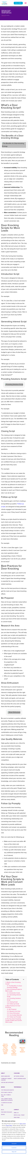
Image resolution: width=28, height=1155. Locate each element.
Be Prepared (12, 1009)
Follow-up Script (14, 1004)
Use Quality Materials (15, 1015)
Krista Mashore (3, 16)
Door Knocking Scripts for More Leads (13, 990)
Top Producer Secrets (7, 1090)
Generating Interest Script (14, 995)
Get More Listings (19, 1076)
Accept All (14, 1143)
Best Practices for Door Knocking (12, 1006)
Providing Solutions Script (14, 999)
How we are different (7, 1082)
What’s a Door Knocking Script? (13, 983)
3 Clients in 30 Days (6, 1102)
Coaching (17, 1073)
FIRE (2, 1105)
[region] (14, 1137)
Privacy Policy (9, 1125)
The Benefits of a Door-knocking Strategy (14, 986)
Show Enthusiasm (14, 1013)
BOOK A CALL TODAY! (19, 1115)
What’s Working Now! (20, 1078)
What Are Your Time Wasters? (22, 1050)
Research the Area (14, 1011)
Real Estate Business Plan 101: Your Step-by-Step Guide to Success (13, 1049)
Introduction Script (14, 993)
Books (3, 1087)
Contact (16, 1109)
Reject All (14, 1151)
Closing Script (13, 1002)
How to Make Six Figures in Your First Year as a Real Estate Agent (5, 1048)
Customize (14, 1147)
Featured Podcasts (6, 1112)
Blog (2, 1109)
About (3, 1073)
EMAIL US (16, 1112)
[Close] (26, 1120)
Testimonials (17, 1087)
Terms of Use (23, 1123)
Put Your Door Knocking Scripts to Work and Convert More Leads (13, 1020)
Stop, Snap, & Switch (6, 1092)
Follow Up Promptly (15, 1017)
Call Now (18, 3)
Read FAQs (16, 1117)
